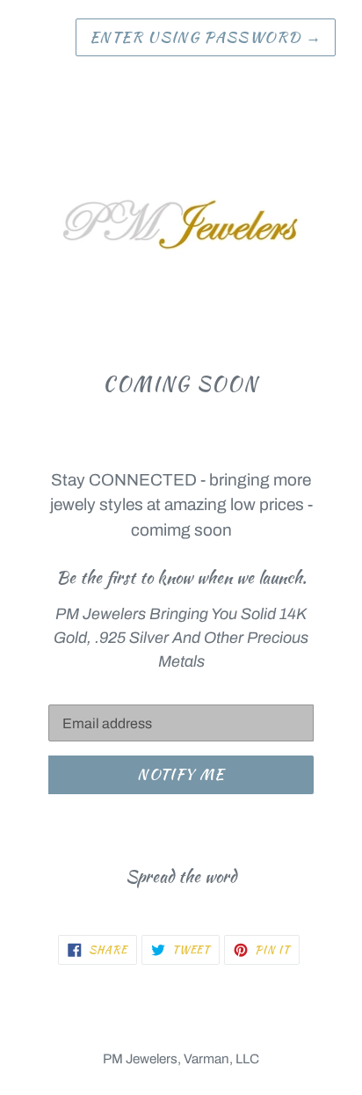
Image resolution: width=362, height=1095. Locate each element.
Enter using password (206, 36)
